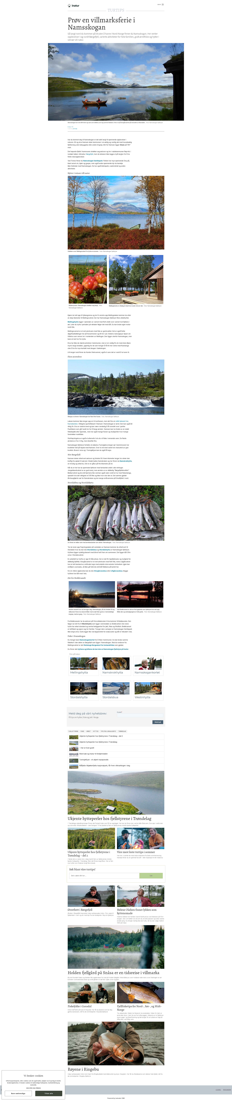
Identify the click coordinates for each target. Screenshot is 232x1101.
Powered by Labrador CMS (116, 1098)
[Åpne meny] (160, 5)
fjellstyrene (73, 731)
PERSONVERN (227, 1090)
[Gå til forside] (84, 6)
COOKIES (218, 1090)
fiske (82, 731)
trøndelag (122, 731)
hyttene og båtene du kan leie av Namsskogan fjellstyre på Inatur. (103, 649)
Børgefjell (89, 154)
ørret (89, 731)
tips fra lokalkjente (108, 731)
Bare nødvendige (18, 1093)
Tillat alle (49, 1093)
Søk (151, 876)
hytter (75, 129)
